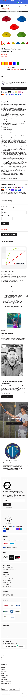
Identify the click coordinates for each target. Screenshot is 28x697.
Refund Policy (4, 679)
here (16, 124)
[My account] (22, 6)
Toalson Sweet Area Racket (8, 634)
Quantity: (3, 76)
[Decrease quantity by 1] (8, 76)
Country (3, 209)
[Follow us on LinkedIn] (12, 595)
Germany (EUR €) (13, 689)
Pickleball (3, 661)
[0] (25, 6)
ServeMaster (5, 632)
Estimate (5, 223)
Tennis (2, 657)
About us (3, 667)
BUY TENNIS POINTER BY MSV (14, 423)
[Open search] (19, 6)
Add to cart (14, 88)
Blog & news (4, 671)
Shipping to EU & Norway (16, 0)
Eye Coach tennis (6, 627)
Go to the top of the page (9, 234)
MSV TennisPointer (7, 636)
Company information (6, 683)
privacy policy (9, 507)
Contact (3, 669)
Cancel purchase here (6, 681)
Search (2, 673)
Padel (2, 659)
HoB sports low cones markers (15, 174)
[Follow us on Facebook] (4, 595)
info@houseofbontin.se (11, 569)
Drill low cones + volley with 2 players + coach (11, 178)
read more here (20, 540)
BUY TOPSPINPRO (7, 396)
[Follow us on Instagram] (7, 595)
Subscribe (7, 504)
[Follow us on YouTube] (9, 595)
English (3, 689)
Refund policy (4, 229)
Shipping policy (4, 675)
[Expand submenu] (2, 6)
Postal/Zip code (5, 215)
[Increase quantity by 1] (15, 76)
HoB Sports (4, 56)
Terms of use (4, 677)
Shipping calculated (16, 69)
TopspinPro (5, 630)
